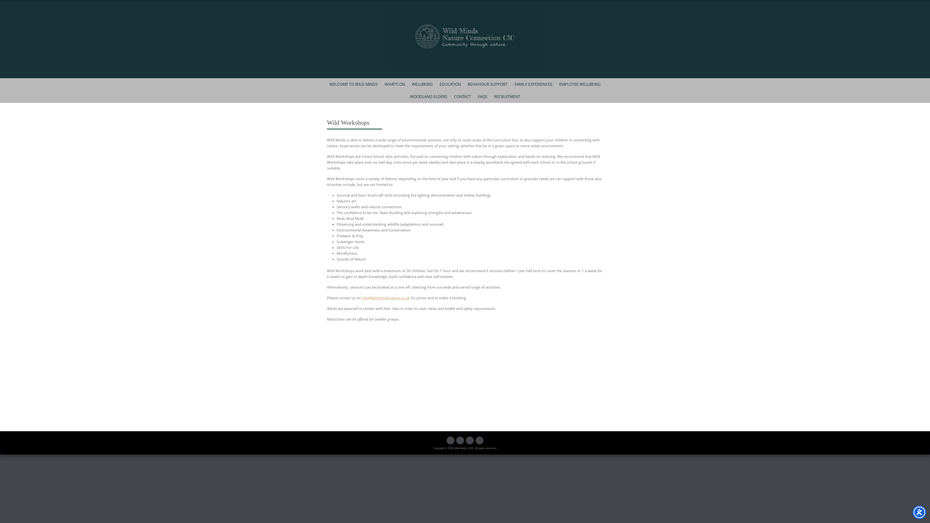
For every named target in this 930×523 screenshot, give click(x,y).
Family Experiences (533, 84)
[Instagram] (479, 440)
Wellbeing (422, 84)
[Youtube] (470, 440)
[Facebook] (450, 440)
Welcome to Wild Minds (353, 84)
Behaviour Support (488, 84)
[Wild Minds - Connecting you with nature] (465, 38)
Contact (462, 96)
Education (450, 84)
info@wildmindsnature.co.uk (386, 297)
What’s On (395, 84)
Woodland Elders (428, 96)
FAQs (482, 96)
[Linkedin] (460, 440)
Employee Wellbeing (580, 84)
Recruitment (507, 96)
